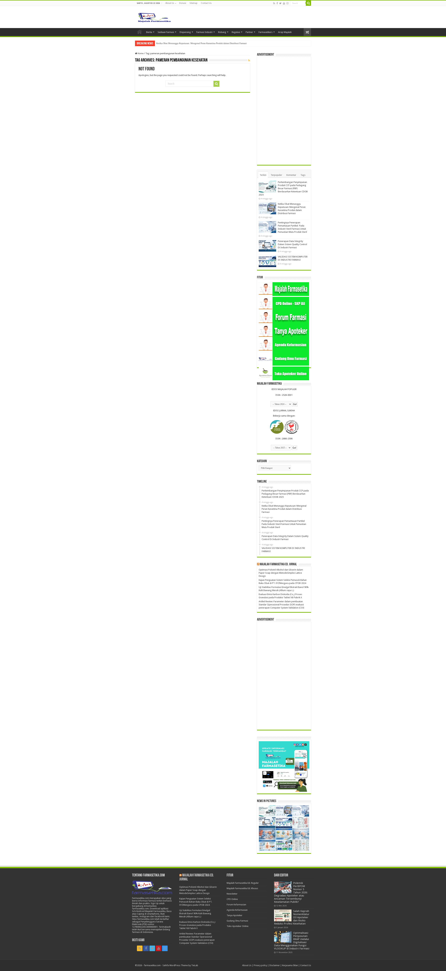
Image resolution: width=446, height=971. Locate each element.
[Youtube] (284, 3)
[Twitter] (280, 3)
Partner (249, 32)
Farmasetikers (265, 32)
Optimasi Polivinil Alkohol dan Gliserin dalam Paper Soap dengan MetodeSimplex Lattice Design (281, 572)
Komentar (291, 175)
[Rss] (274, 3)
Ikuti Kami (138, 940)
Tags (303, 175)
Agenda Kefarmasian (237, 910)
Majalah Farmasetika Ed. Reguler (243, 883)
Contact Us (206, 3)
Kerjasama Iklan (290, 965)
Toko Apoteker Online (237, 926)
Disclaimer (274, 965)
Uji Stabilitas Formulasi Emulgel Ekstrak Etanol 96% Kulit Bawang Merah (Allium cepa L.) (195, 913)
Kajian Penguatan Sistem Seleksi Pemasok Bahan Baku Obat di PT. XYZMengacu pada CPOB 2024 (195, 901)
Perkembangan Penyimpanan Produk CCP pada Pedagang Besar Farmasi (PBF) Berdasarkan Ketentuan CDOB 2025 (283, 188)
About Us (169, 3)
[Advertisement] (284, 111)
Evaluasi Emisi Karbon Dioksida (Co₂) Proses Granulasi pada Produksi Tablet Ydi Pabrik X (197, 925)
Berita (149, 32)
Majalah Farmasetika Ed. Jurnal (278, 564)
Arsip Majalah (285, 32)
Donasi (182, 3)
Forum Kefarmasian (236, 904)
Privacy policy (260, 965)
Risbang (222, 32)
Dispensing (185, 32)
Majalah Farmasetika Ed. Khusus (242, 888)
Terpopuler (276, 175)
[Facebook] (277, 3)
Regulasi (236, 32)
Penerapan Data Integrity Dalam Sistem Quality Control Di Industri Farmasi (292, 244)
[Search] (308, 3)
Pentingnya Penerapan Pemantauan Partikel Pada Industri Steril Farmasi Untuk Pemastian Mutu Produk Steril (207, 43)
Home (139, 31)
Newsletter (232, 893)
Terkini (263, 175)
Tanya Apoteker (234, 915)
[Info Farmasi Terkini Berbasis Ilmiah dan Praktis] (154, 17)
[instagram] (287, 3)
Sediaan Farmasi (166, 32)
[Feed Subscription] (249, 60)
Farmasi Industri (204, 32)
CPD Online (232, 899)
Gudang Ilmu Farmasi (237, 920)
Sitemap (193, 3)
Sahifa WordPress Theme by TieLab (180, 965)
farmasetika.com (152, 965)
